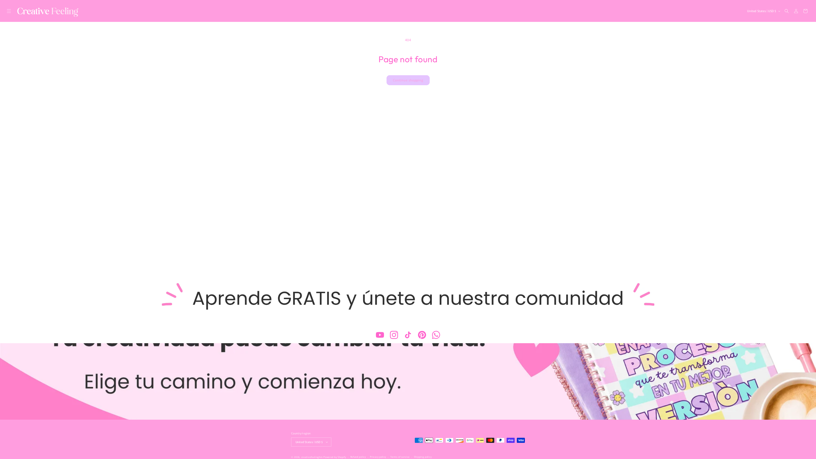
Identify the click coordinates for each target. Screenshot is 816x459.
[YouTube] (380, 335)
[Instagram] (394, 335)
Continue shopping (408, 80)
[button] (9, 11)
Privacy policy (378, 456)
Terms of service (400, 456)
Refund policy (358, 456)
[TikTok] (408, 335)
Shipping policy (423, 456)
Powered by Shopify (334, 457)
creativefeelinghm (312, 457)
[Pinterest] (422, 335)
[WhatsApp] (436, 335)
